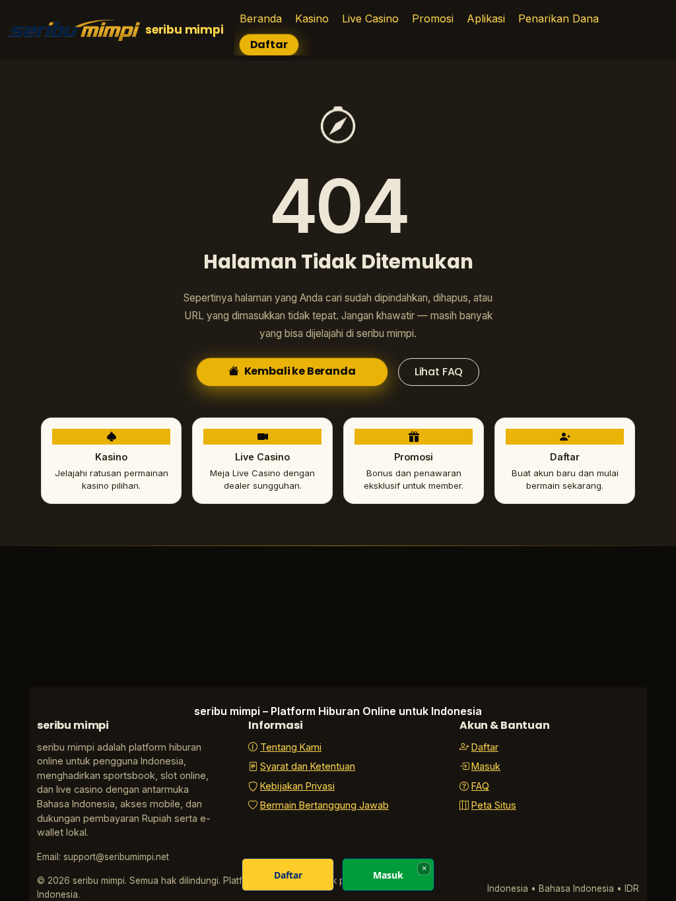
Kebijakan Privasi (297, 786)
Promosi (433, 18)
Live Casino (370, 18)
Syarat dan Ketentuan (307, 766)
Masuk (485, 766)
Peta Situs (493, 805)
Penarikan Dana (558, 18)
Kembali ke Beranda (300, 371)
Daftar (269, 44)
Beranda (261, 18)
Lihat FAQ (439, 371)
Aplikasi (486, 18)
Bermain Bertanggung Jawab (324, 805)
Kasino (312, 18)
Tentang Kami (290, 747)
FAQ (480, 786)
